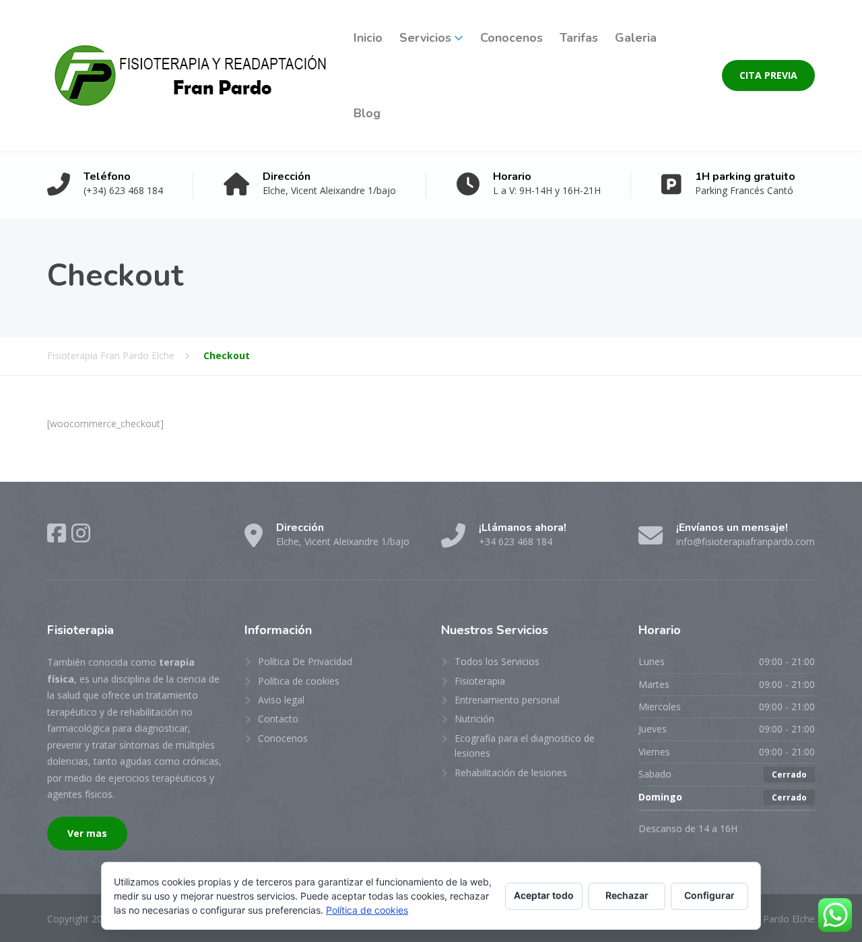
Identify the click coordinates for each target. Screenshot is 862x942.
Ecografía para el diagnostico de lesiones (525, 745)
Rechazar (627, 895)
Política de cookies (298, 680)
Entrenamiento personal (507, 699)
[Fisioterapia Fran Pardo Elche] (190, 75)
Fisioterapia (480, 680)
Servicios (425, 38)
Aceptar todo (544, 895)
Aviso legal (281, 699)
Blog (367, 113)
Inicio (368, 38)
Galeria (636, 38)
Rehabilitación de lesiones (511, 772)
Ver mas (87, 833)
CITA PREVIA (768, 75)
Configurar (709, 895)
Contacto (278, 718)
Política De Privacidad (305, 661)
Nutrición (474, 718)
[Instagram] (80, 533)
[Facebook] (56, 533)
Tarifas (579, 38)
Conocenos (511, 38)
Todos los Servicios (497, 661)
